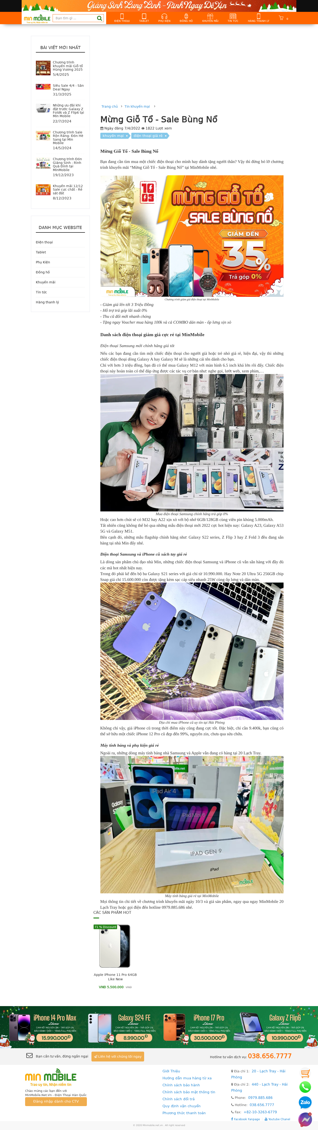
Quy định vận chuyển (181, 1106)
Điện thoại (122, 21)
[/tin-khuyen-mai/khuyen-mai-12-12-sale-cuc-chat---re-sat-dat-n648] (43, 190)
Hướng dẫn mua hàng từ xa (187, 1078)
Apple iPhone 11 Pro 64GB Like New (115, 977)
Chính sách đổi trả (178, 1099)
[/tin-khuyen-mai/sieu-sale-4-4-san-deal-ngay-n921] (43, 86)
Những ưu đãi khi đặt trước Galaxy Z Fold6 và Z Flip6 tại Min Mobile (68, 110)
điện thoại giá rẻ (148, 136)
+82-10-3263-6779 (260, 1112)
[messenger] (305, 1119)
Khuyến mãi (210, 21)
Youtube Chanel (278, 1119)
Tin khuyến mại (137, 106)
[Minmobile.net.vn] (56, 1077)
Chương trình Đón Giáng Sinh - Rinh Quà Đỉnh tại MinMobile (67, 164)
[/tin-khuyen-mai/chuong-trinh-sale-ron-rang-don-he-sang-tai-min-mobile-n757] (43, 135)
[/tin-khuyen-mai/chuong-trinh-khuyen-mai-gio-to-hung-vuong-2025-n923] (43, 68)
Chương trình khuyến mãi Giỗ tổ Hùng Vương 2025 (68, 65)
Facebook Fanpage (246, 1119)
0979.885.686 (260, 1098)
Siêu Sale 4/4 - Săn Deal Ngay (68, 87)
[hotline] (305, 1087)
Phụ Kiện (164, 21)
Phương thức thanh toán (184, 1113)
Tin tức (233, 21)
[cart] (305, 1073)
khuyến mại (113, 136)
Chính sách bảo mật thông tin (188, 1092)
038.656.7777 (262, 1105)
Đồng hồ (186, 21)
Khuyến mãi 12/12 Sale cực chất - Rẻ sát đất (68, 189)
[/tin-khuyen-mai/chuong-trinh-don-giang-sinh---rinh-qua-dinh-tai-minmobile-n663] (43, 163)
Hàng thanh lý (258, 21)
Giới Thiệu (171, 1071)
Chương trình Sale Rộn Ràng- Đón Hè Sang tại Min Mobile (68, 137)
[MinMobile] (159, 1027)
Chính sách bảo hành (181, 1085)
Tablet (144, 21)
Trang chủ (109, 106)
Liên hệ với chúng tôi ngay (119, 1056)
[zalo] (305, 1103)
